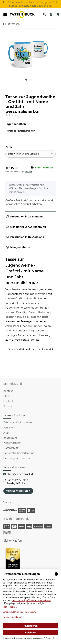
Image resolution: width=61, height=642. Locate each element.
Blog (6, 396)
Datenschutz (10, 447)
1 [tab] (26, 80)
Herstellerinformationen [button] (17, 130)
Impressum (10, 437)
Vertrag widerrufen (18, 490)
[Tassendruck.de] (22, 14)
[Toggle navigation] (5, 14)
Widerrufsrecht (12, 442)
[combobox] (30, 154)
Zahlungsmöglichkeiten (17, 422)
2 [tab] (30, 80)
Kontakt (8, 390)
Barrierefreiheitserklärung (18, 453)
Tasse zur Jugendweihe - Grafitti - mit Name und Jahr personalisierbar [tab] (24, 271)
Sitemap (8, 406)
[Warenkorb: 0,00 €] (57, 14)
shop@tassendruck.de (20, 474)
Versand (28, 171)
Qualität (8, 401)
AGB (6, 432)
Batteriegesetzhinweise (17, 458)
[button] (44, 14)
